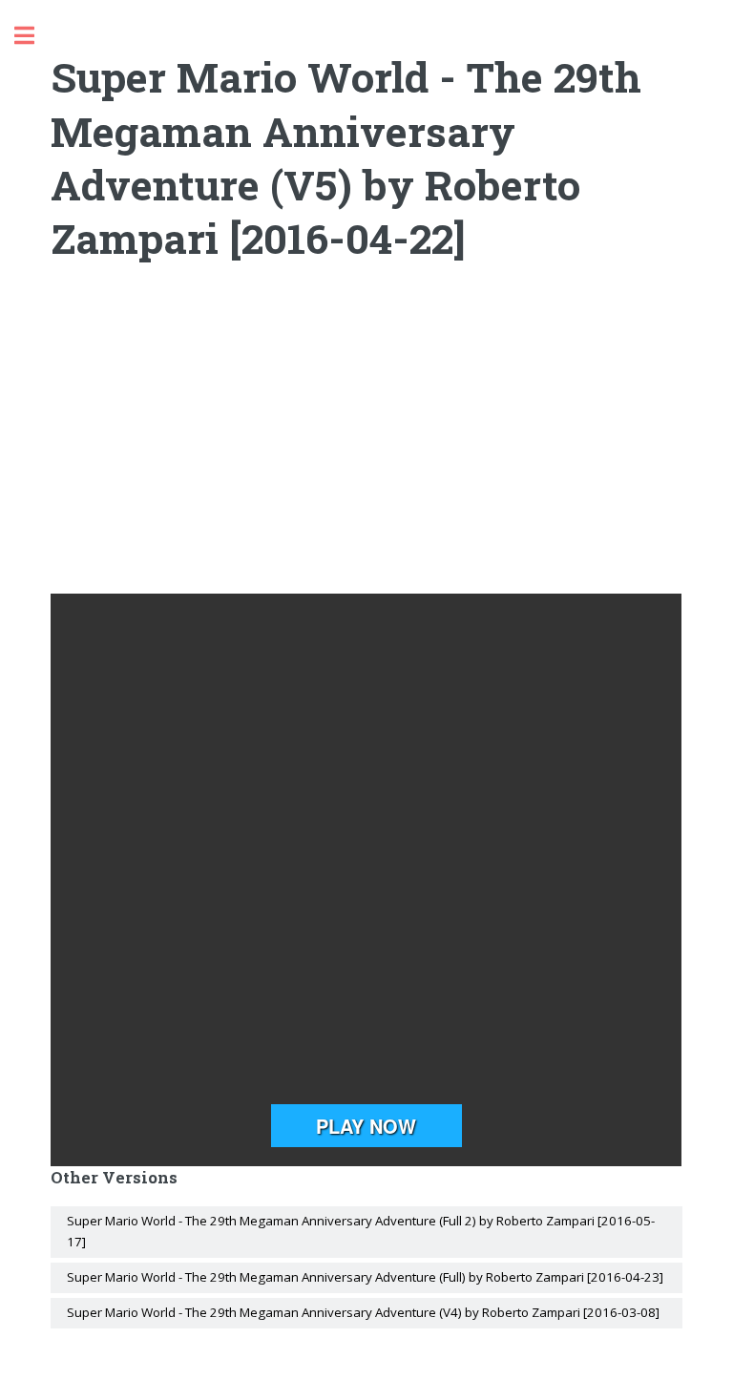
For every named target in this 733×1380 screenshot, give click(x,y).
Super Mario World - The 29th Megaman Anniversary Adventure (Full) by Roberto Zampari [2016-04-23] (365, 1277)
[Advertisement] (367, 441)
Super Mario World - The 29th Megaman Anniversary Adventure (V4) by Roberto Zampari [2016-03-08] (363, 1312)
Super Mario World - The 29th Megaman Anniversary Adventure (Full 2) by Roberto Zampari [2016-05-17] (361, 1231)
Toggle (34, 36)
